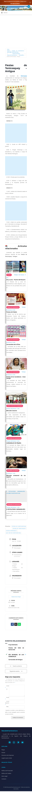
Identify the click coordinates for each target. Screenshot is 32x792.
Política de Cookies (6, 773)
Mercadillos (21, 55)
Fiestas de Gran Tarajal (16, 596)
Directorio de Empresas (8, 755)
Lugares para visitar (7, 758)
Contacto (4, 779)
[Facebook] (9, 742)
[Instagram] (13, 742)
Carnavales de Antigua (15, 659)
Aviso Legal (4, 776)
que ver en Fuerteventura (13, 532)
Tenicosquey (24, 76)
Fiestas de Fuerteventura (12, 55)
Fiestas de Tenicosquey (19, 528)
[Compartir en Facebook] (12, 624)
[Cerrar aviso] (30, 2)
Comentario (6, 686)
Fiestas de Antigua (16, 53)
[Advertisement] (16, 31)
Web (6, 706)
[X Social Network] (15, 624)
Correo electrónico (6, 703)
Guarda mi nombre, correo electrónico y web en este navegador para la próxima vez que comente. (15, 712)
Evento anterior (17, 666)
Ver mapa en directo (15, 3)
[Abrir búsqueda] (28, 6)
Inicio (8, 49)
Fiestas (3, 752)
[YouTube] (22, 742)
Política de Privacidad (7, 770)
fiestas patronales (11, 530)
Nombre (6, 698)
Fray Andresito (13, 645)
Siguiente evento (15, 671)
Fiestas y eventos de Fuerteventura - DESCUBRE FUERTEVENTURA (16, 51)
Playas (3, 749)
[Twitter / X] (18, 742)
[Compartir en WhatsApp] (19, 624)
